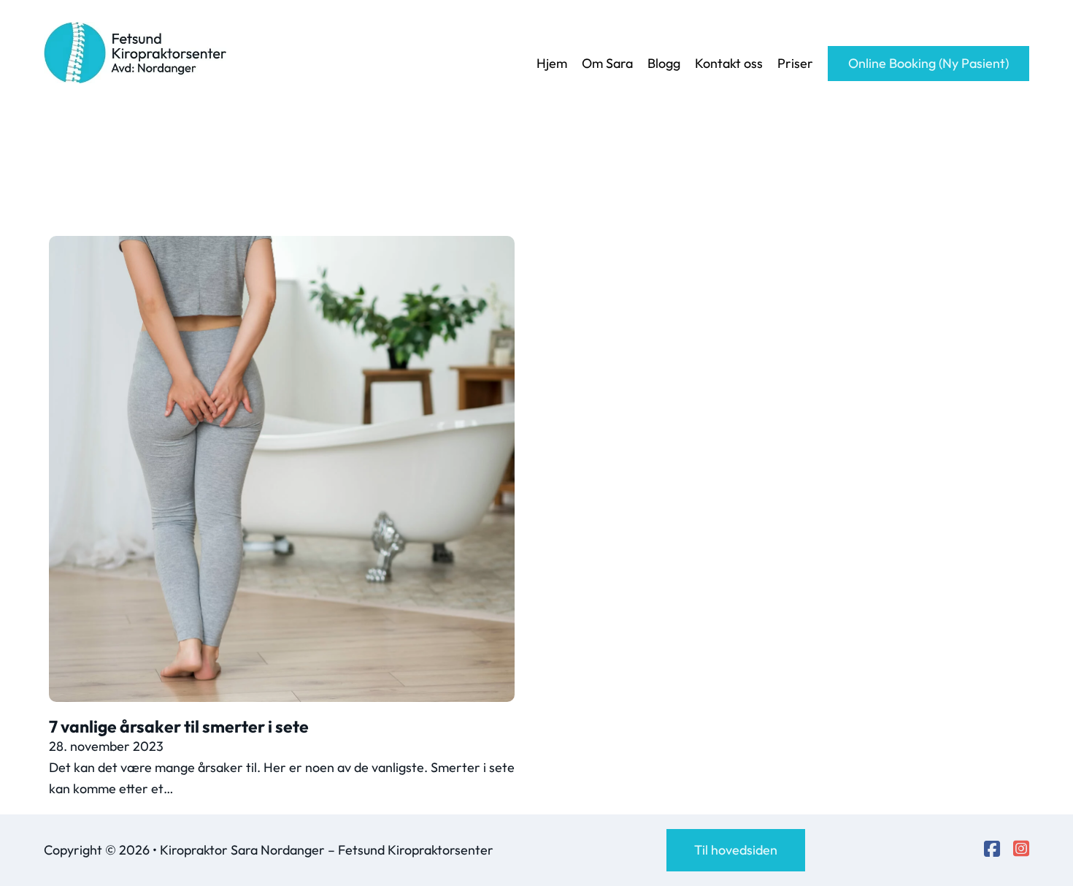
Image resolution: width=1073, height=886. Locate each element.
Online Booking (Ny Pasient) (928, 63)
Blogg (663, 63)
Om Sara (607, 63)
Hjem (551, 63)
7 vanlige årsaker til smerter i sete (179, 726)
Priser (795, 63)
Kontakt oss (729, 63)
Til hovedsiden (735, 849)
